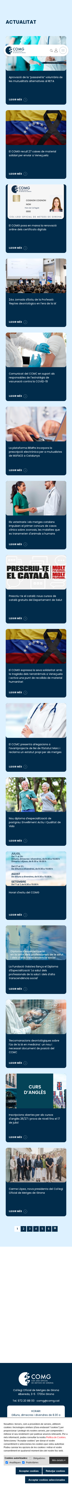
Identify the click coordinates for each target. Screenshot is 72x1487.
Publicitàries (32, 1462)
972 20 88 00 (26, 1401)
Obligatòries (39, 1458)
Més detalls (58, 1460)
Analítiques (15, 1462)
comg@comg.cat (48, 1401)
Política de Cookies (56, 1437)
